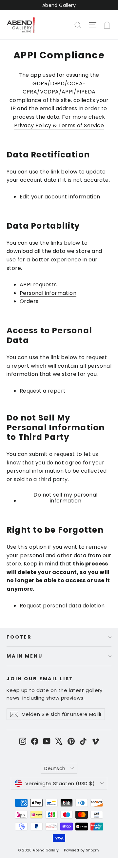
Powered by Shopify (81, 850)
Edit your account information (60, 197)
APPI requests (38, 285)
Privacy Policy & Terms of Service (59, 125)
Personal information (48, 293)
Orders (29, 301)
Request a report (43, 391)
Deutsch (55, 768)
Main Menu (25, 656)
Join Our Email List (40, 678)
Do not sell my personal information (65, 498)
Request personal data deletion (62, 606)
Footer (19, 637)
